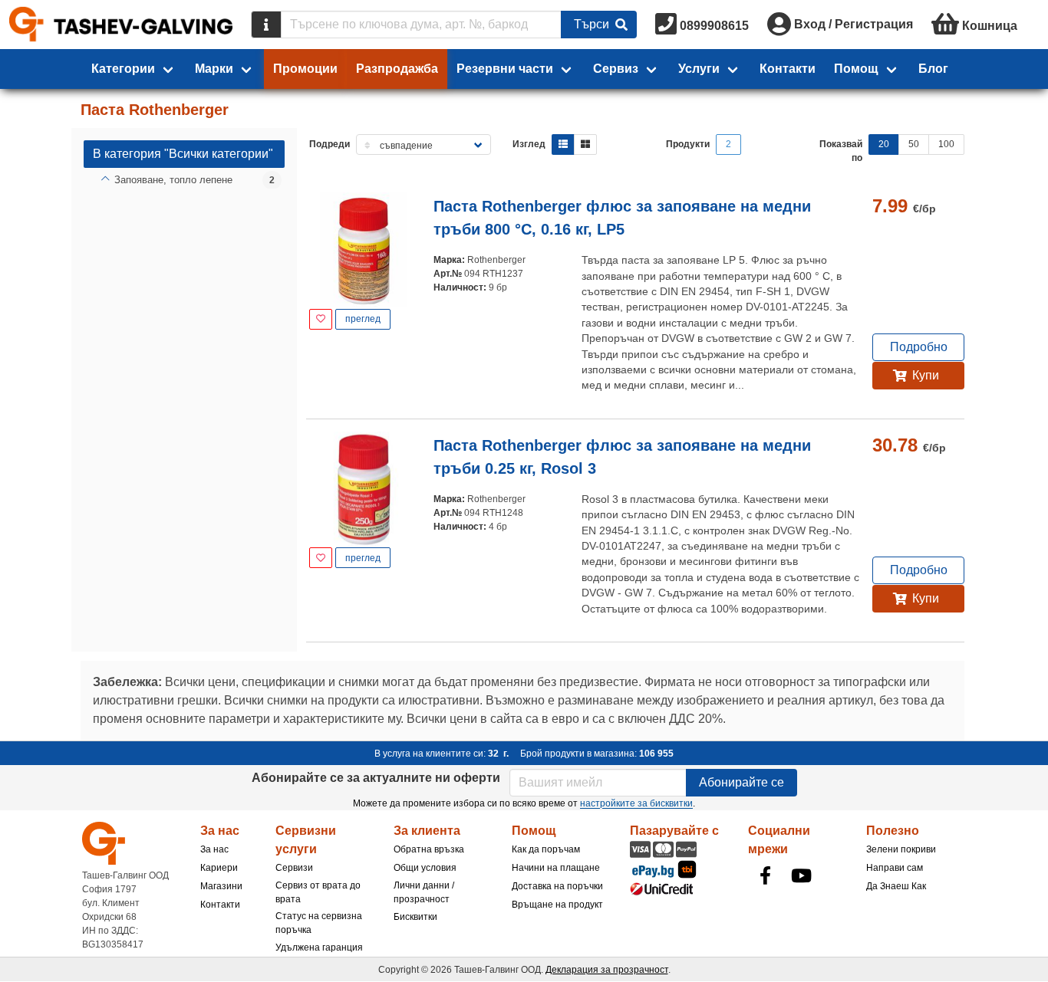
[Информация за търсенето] (266, 24)
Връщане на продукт (557, 904)
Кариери (219, 867)
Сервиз (615, 68)
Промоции (305, 68)
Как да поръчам (546, 849)
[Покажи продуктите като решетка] (585, 144)
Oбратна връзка (429, 849)
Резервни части (504, 68)
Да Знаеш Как (896, 886)
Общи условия (425, 867)
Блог (933, 68)
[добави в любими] (320, 319)
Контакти (788, 68)
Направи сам (894, 867)
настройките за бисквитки (636, 803)
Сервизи (294, 867)
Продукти (688, 144)
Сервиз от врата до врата (318, 892)
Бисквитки (415, 916)
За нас (214, 849)
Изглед (528, 144)
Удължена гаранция (319, 947)
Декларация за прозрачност (606, 969)
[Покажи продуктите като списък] (563, 144)
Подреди (329, 144)
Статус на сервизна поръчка (318, 923)
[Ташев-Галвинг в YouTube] (801, 875)
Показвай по (840, 151)
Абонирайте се (741, 782)
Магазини (221, 886)
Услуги (699, 68)
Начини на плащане (556, 867)
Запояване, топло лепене (173, 180)
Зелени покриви (901, 849)
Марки (214, 68)
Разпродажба (397, 68)
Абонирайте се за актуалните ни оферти (376, 777)
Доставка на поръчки (557, 886)
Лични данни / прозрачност (424, 892)
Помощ (856, 68)
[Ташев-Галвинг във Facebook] (765, 875)
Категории (123, 68)
